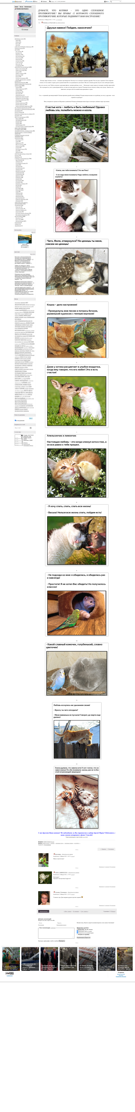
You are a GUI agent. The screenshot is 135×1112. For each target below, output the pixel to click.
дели (19, 313)
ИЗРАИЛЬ (18, 177)
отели (21, 360)
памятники (27, 360)
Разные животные (20, 103)
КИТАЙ (18, 185)
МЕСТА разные (20, 144)
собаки (24, 382)
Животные (18, 143)
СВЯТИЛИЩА (19, 125)
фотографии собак (30, 398)
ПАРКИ (17, 123)
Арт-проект (18, 51)
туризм (21, 388)
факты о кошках (20, 390)
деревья (22, 313)
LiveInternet (17, 2)
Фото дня (18, 219)
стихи (26, 386)
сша (30, 386)
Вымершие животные (21, 96)
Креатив (18, 59)
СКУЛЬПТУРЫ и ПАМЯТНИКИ (24, 126)
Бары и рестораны (20, 68)
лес (30, 350)
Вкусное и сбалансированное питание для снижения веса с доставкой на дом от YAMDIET (23, 258)
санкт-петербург (21, 380)
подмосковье (23, 363)
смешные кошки (69, 843)
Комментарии (28, 6)
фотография (17, 400)
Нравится (104, 849)
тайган (17, 388)
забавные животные (22, 325)
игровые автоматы (26, 326)
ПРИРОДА (17, 138)
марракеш (28, 352)
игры (16, 328)
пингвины (31, 361)
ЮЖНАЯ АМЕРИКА (21, 199)
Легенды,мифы (20, 208)
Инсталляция (19, 56)
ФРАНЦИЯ (18, 196)
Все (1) (33, 232)
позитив (30, 363)
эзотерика (31, 407)
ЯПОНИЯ (18, 201)
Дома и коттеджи (20, 70)
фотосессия (29, 403)
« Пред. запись (67, 911)
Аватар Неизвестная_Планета (24, 20)
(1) (28, 268)
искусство (29, 334)
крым (27, 350)
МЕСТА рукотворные (20, 117)
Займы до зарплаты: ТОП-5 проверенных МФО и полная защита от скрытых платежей (24, 267)
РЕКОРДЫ (17, 157)
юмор (17, 409)
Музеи (17, 76)
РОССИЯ (18, 190)
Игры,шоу (18, 207)
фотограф (27, 396)
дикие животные (25, 315)
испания (18, 336)
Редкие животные (20, 104)
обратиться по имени (67, 854)
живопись (23, 323)
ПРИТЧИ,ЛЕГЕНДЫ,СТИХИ (22, 154)
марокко (22, 352)
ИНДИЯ (18, 179)
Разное (17, 155)
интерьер (23, 334)
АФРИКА (18, 169)
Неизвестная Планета (15, 9)
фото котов (25, 394)
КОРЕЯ (17, 187)
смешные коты (18, 382)
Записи (16, 6)
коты (23, 344)
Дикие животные (20, 89)
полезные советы (21, 365)
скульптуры (30, 380)
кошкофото (26, 347)
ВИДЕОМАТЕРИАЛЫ (20, 82)
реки (19, 376)
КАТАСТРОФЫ (18, 112)
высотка (32, 310)
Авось (52, 1)
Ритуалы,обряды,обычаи (22, 213)
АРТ (16, 50)
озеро (17, 358)
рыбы (28, 378)
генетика (17, 312)
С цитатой (106, 866)
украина (31, 388)
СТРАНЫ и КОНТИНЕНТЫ (21, 158)
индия (25, 328)
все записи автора (60, 22)
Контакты (121, 975)
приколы (31, 369)
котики (31, 342)
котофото (76, 843)
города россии (28, 312)
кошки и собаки (29, 346)
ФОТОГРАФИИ (18, 216)
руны (22, 378)
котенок (26, 342)
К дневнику (76, 911)
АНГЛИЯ (18, 166)
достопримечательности (23, 321)
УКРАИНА (18, 161)
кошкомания (19, 347)
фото (26, 390)
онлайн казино (23, 358)
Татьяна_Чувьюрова (61, 892)
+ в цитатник (59, 19)
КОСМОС (17, 115)
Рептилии (18, 93)
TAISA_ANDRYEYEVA (61, 872)
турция (26, 388)
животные (30, 323)
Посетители (27, 444)
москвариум (27, 355)
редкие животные (20, 375)
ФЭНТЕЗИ (17, 222)
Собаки (17, 90)
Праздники (18, 211)
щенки (27, 407)
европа (17, 323)
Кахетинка (58, 854)
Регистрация (30, 1)
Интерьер (18, 75)
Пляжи (17, 147)
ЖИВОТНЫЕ (18, 85)
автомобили (17, 302)
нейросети (17, 356)
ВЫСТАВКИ (19, 118)
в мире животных (24, 307)
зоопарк (17, 326)
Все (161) (32, 254)
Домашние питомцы (21, 98)
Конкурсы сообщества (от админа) (24, 114)
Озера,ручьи (19, 146)
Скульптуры (19, 61)
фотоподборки (21, 404)
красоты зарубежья (20, 350)
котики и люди (18, 343)
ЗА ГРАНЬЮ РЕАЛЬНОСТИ (22, 107)
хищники (17, 405)
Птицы (17, 101)
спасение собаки (20, 386)
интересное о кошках (29, 330)
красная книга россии (27, 349)
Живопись (18, 54)
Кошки (17, 87)
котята (27, 344)
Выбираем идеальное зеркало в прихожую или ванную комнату (23, 282)
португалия (19, 369)
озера (29, 357)
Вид (107, 2)
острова (17, 360)
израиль (20, 328)
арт (27, 302)
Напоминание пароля (61, 925)
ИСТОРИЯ (17, 111)
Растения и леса (20, 149)
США (17, 191)
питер (17, 363)
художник (22, 405)
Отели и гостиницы (21, 78)
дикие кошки (19, 317)
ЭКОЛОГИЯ (18, 226)
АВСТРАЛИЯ (19, 160)
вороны (28, 310)
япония (21, 409)
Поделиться (111, 849)
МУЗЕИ (17, 121)
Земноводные (19, 95)
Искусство (18, 57)
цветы (17, 407)
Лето (17, 45)
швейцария (22, 407)
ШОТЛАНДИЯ (19, 198)
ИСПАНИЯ (18, 180)
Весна (17, 43)
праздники (26, 369)
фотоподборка (21, 402)
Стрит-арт (18, 62)
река (16, 376)
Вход (36, 1)
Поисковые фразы (28, 445)
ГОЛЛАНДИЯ (19, 174)
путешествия (20, 373)
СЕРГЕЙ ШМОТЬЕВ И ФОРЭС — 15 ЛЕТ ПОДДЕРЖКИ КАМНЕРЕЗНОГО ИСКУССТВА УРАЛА (24, 289)
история (23, 336)
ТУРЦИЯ (18, 194)
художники (29, 406)
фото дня (24, 392)
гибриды (21, 312)
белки (21, 306)
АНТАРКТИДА (19, 168)
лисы (33, 350)
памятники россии (19, 362)
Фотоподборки (19, 221)
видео (24, 310)
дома (25, 317)
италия (30, 338)
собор (29, 382)
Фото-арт (18, 64)
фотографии (20, 398)
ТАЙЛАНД (18, 193)
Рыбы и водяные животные (23, 106)
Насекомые (19, 92)
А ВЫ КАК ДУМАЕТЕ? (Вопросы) (23, 46)
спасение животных (23, 384)
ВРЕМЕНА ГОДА (19, 39)
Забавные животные (21, 100)
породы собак (23, 367)
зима (31, 325)
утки (16, 390)
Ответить (101, 866)
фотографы (24, 400)
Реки (17, 150)
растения (28, 373)
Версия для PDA (121, 974)
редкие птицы (29, 374)
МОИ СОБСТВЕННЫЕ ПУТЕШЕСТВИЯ (20, 128)
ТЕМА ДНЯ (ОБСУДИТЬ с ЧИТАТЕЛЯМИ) (21, 203)
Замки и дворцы (20, 73)
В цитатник (112, 866)
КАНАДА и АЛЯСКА (21, 183)
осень (29, 358)
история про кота (24, 338)
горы (16, 313)
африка (27, 304)
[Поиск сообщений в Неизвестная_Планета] (31, 418)
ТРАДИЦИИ (18, 205)
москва (21, 355)
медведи (17, 353)
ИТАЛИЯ (18, 182)
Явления (18, 152)
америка (23, 302)
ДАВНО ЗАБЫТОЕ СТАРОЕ (22, 84)
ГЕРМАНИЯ (19, 172)
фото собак (22, 396)
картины (23, 340)
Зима (17, 40)
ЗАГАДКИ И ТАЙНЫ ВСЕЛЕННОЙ (23, 109)
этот (84, 837)
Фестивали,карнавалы (21, 215)
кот (22, 342)
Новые (113, 911)
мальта (17, 352)
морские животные (24, 353)
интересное (20, 330)
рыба (24, 378)
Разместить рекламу (121, 976)
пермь (27, 362)
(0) (32, 259)
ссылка (72, 856)
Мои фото (18, 218)
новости (22, 357)
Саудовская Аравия (21, 163)
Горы (17, 141)
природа (18, 371)
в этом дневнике (20, 420)
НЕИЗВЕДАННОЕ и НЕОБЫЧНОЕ (23, 131)
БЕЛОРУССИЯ (19, 171)
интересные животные (20, 332)
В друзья (26, 29)
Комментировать (43, 911)
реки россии (25, 376)
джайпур (26, 313)
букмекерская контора (27, 306)
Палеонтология (19, 48)
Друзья (21, 6)
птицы (24, 371)
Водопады (18, 139)
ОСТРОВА (18, 188)
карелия (17, 340)
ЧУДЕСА (17, 224)
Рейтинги (45, 1)
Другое (17, 72)
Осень (17, 42)
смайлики (53, 927)
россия (18, 378)
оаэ (26, 357)
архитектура (20, 304)
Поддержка (105, 1)
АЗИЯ (17, 165)
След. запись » (84, 911)
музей (32, 355)
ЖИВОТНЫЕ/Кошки (48, 841)
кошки (32, 344)
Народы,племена (20, 210)
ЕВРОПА (18, 176)
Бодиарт (18, 53)
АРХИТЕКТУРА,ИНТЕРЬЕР (22, 67)
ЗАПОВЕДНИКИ (20, 120)
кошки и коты (20, 346)
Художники (18, 65)
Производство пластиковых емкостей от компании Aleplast (23, 275)
